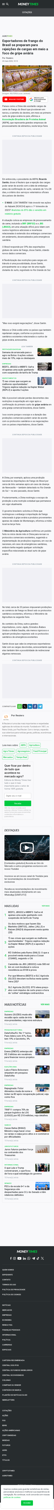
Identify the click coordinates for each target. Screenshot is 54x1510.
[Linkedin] (24, 1258)
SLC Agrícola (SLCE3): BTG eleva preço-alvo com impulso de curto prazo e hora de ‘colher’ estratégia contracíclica (28, 990)
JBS (41, 223)
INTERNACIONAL (9, 1335)
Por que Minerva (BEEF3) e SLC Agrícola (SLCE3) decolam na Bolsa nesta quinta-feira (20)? (28, 978)
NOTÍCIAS (6, 1305)
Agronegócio (24, 751)
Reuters (9, 58)
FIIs (3, 1420)
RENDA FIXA (7, 1325)
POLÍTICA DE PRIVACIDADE (13, 1290)
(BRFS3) (31, 223)
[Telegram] (33, 1258)
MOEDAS (6, 1440)
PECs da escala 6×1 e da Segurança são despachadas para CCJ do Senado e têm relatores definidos (25, 1190)
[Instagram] (14, 1258)
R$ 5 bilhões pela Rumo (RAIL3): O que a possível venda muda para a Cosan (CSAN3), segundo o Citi (28, 955)
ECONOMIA (6, 1320)
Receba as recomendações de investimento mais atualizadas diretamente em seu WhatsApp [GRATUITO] (25, 892)
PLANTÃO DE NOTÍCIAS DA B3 (14, 1395)
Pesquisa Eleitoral (13, 1030)
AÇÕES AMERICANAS (11, 1430)
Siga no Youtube (16, 99)
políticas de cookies (12, 1497)
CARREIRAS (7, 1345)
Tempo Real (21, 757)
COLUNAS (6, 1380)
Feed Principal (40, 751)
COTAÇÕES (6, 1411)
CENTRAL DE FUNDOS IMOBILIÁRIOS (17, 1370)
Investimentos (9, 378)
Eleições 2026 (10, 1067)
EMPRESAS (6, 1315)
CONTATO (6, 1280)
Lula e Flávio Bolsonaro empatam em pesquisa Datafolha (16, 1073)
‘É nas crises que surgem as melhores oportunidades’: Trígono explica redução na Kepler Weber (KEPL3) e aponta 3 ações (23, 385)
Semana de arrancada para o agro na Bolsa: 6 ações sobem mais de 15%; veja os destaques (18, 355)
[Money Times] (28, 4)
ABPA (23, 745)
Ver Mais (45, 1004)
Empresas (6, 364)
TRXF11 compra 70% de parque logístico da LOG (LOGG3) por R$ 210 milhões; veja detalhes (26, 1112)
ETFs (4, 1455)
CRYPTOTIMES (8, 1471)
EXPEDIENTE (7, 1275)
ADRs (4, 1450)
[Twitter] (42, 1258)
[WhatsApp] (28, 1258)
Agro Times (8, 751)
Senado (7, 1183)
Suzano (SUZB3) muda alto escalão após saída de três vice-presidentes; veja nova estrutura (23, 1017)
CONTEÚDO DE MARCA (11, 1390)
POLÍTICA (6, 1340)
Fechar (27, 1503)
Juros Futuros (11, 1146)
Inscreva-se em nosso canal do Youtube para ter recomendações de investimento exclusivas (26, 879)
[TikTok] (38, 1258)
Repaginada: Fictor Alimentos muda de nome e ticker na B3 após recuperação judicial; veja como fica (26, 1092)
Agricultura (34, 745)
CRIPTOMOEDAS (9, 1435)
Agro (7, 36)
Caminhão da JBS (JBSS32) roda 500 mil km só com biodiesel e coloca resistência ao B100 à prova (28, 967)
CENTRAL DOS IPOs (10, 1365)
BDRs (4, 1425)
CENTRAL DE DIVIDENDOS (13, 1375)
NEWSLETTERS (8, 1400)
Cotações (27, 12)
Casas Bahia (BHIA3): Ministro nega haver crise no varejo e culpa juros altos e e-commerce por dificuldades (26, 1132)
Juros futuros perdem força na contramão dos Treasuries (18, 1152)
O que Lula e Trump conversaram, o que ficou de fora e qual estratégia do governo (23, 1171)
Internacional (11, 1165)
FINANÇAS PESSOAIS (11, 1330)
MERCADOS (7, 1310)
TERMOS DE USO (9, 1285)
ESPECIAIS (6, 1350)
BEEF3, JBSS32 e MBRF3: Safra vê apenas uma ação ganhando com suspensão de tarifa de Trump (20, 370)
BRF (24, 223)
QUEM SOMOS (8, 1270)
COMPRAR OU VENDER (11, 1385)
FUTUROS (6, 1445)
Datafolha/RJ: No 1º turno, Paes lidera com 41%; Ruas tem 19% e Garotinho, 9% (18, 1036)
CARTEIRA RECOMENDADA (13, 1360)
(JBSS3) (6, 227)
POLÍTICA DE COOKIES (11, 1294)
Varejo (7, 1125)
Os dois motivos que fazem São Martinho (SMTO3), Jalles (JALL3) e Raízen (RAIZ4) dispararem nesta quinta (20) (28, 928)
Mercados (8, 757)
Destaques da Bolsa (11, 349)
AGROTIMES (7, 1476)
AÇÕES (5, 1415)
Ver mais (46, 906)
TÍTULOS (6, 1460)
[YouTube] (19, 1258)
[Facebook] (11, 1258)
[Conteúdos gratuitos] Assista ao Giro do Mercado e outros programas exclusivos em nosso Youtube (25, 866)
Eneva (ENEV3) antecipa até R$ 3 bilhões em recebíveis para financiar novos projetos (19, 1054)
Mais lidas (11, 906)
